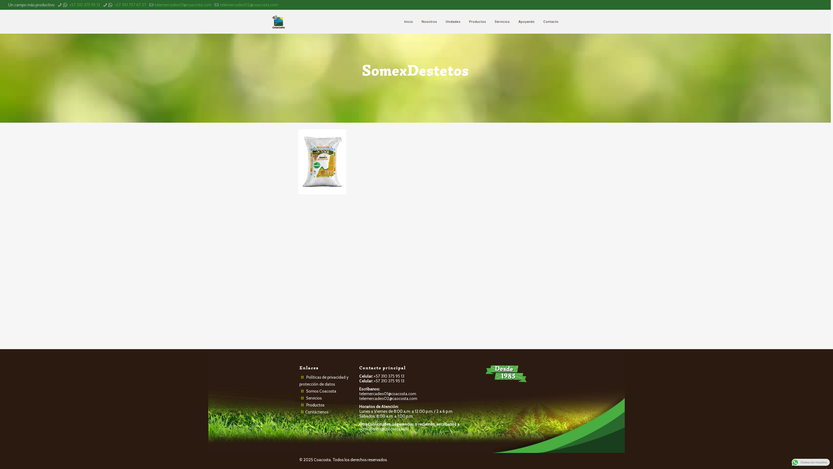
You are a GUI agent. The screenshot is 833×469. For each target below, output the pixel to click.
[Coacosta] (278, 22)
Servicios (314, 398)
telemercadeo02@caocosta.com (388, 398)
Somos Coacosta (321, 391)
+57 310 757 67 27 (130, 4)
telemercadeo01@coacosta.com (183, 4)
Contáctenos (316, 412)
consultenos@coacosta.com (384, 428)
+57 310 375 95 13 (84, 4)
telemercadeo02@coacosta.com (249, 4)
